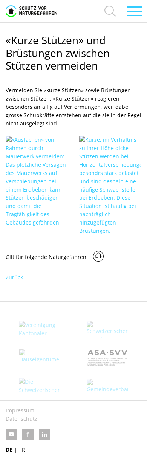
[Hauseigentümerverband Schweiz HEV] (40, 357)
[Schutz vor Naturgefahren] (31, 11)
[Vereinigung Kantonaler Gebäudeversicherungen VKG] (40, 329)
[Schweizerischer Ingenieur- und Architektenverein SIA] (107, 329)
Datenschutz (21, 418)
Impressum (20, 410)
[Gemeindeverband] (107, 386)
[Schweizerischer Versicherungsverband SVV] (107, 357)
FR (22, 449)
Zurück (14, 277)
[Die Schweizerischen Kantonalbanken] (40, 386)
